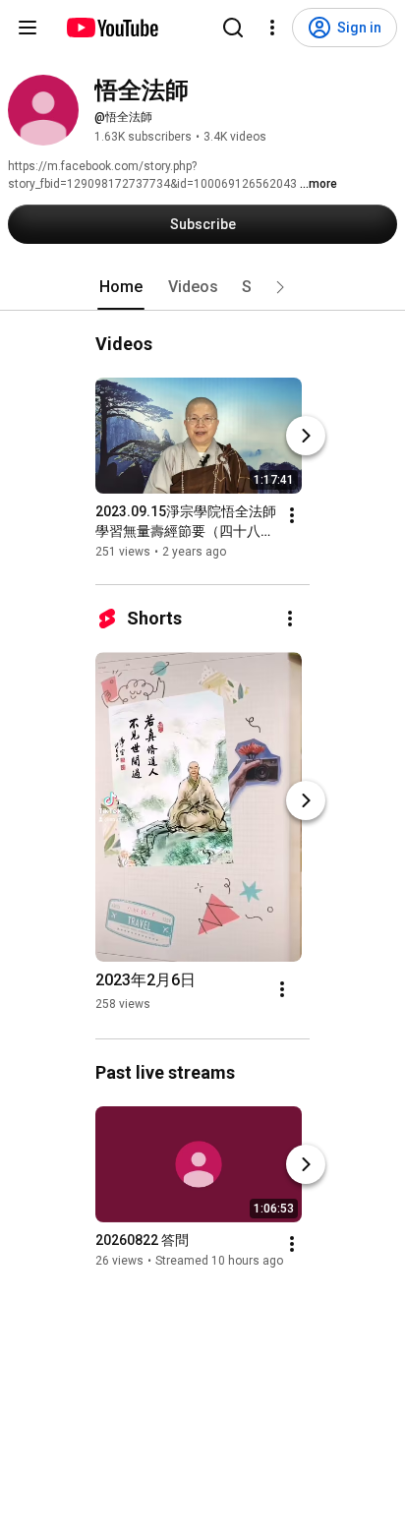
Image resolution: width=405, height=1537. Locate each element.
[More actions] (292, 515)
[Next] (305, 435)
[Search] (233, 27)
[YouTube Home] (111, 27)
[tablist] (202, 287)
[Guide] (27, 27)
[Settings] (272, 27)
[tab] (121, 287)
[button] (280, 287)
